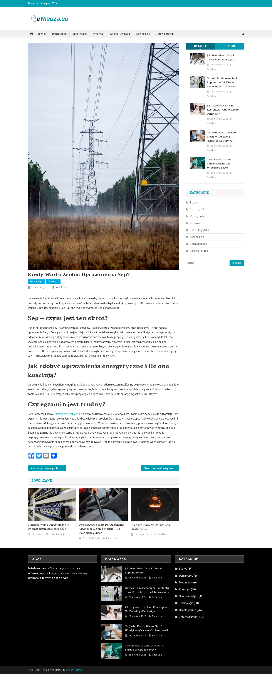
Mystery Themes (74, 670)
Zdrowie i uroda (165, 33)
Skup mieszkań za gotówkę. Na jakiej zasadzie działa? (161, 468)
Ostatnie (200, 46)
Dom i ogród (59, 33)
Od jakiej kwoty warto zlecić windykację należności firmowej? (221, 137)
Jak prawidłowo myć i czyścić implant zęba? (221, 58)
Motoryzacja (80, 33)
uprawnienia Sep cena (67, 413)
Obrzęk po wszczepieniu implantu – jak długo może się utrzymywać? (223, 83)
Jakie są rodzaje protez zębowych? (49, 468)
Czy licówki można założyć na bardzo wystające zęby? (219, 164)
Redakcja (61, 287)
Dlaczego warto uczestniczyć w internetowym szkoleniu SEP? (48, 527)
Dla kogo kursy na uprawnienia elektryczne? (151, 527)
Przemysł (98, 33)
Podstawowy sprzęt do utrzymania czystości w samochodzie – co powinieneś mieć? (101, 529)
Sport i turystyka (120, 33)
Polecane (229, 46)
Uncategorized (198, 243)
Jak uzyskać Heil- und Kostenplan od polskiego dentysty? (223, 110)
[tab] (200, 46)
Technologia (143, 33)
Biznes (42, 33)
